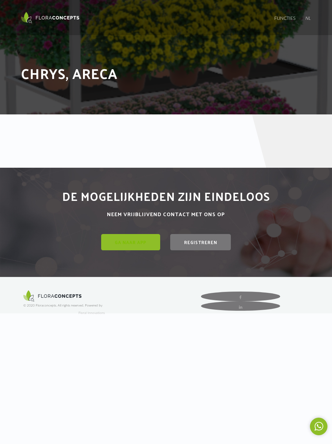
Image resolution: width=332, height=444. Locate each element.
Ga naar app (130, 242)
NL (308, 18)
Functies (284, 18)
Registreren (200, 242)
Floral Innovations (91, 313)
